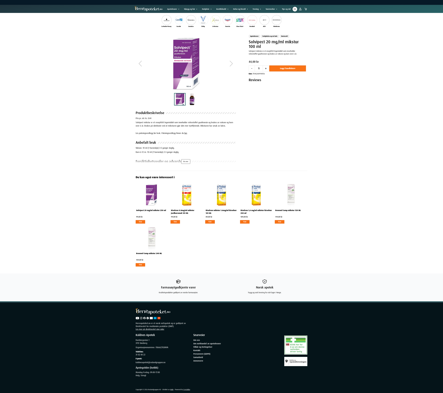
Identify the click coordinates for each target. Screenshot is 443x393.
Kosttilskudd (221, 9)
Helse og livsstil (239, 9)
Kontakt (196, 350)
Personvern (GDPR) (201, 354)
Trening (256, 9)
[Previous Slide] (140, 63)
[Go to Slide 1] (180, 99)
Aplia (171, 389)
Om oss (196, 340)
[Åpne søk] (295, 9)
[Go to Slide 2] (191, 99)
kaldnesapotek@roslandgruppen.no (150, 362)
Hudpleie (205, 9)
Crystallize (186, 389)
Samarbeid (198, 357)
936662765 (160, 347)
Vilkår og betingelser (202, 347)
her (185, 133)
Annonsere (198, 361)
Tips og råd (286, 9)
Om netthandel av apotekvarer (207, 343)
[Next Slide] (231, 63)
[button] (186, 63)
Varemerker (270, 9)
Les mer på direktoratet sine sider (150, 329)
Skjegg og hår (189, 9)
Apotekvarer (172, 9)
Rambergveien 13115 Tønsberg (142, 341)
